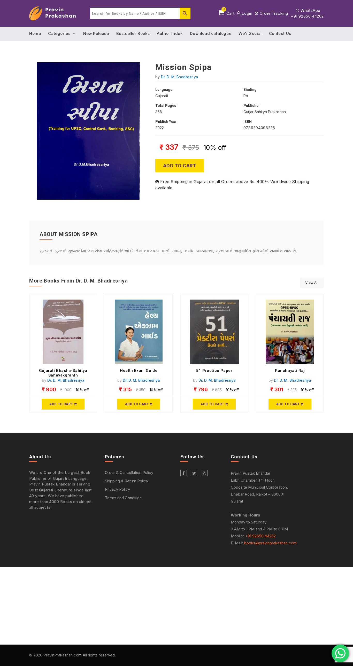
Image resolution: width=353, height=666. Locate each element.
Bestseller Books (133, 33)
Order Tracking (273, 13)
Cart (228, 12)
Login (246, 13)
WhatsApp (310, 10)
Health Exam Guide (138, 370)
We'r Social (250, 33)
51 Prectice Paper (214, 370)
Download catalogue (210, 33)
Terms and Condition (123, 497)
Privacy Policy (117, 489)
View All (312, 282)
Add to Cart (180, 165)
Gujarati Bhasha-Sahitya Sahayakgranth (63, 373)
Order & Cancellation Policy (129, 472)
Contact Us (280, 33)
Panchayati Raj (290, 370)
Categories (59, 33)
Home (35, 33)
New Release (96, 33)
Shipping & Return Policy (126, 481)
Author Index (170, 33)
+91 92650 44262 (307, 16)
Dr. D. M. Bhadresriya (179, 77)
